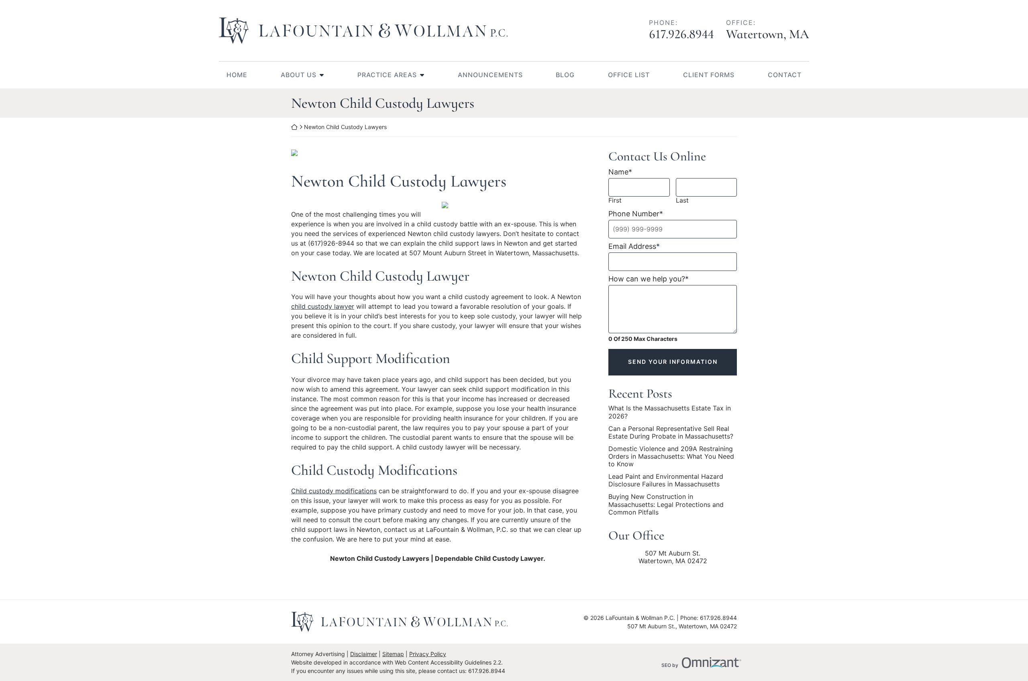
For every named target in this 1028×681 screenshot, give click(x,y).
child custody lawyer (322, 306)
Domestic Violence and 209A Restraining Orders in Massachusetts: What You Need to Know (671, 456)
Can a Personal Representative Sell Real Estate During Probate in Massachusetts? (670, 432)
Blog (565, 75)
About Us (298, 75)
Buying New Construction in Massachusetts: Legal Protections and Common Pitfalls (666, 504)
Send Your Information (673, 361)
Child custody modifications (334, 491)
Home (236, 75)
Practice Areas (387, 75)
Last (682, 200)
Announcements (490, 75)
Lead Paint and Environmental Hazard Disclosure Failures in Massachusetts (665, 480)
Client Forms (708, 75)
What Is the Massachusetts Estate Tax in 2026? (669, 412)
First (615, 200)
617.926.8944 (681, 34)
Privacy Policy (427, 653)
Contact (785, 75)
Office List (629, 75)
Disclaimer (363, 653)
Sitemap (393, 653)
